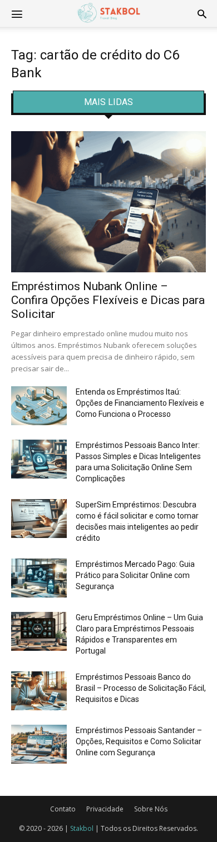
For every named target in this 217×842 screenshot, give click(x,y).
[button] (202, 13)
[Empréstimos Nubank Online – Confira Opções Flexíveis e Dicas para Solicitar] (108, 201)
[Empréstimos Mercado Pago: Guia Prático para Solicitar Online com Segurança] (39, 578)
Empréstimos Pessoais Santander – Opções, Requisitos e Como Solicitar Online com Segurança (139, 741)
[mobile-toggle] (16, 13)
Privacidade (105, 809)
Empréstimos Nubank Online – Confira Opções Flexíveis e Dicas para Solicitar (108, 300)
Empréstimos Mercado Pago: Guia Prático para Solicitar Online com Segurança (135, 575)
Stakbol (81, 828)
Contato (63, 809)
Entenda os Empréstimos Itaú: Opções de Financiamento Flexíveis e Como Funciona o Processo (140, 402)
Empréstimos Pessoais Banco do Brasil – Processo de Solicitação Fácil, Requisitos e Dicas (141, 688)
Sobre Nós (150, 809)
